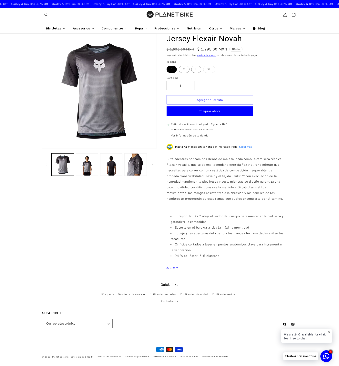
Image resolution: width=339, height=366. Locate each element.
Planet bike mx (60, 356)
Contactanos (169, 301)
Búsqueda (107, 294)
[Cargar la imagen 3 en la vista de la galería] (111, 164)
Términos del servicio (164, 356)
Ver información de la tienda (189, 136)
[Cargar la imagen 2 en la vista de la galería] (87, 164)
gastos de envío (206, 55)
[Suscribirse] (108, 323)
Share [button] (174, 268)
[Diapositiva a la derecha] (152, 164)
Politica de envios (223, 294)
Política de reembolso (109, 356)
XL (211, 70)
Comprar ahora (210, 111)
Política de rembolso (162, 294)
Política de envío (189, 356)
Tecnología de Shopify (81, 356)
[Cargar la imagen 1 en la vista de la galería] (63, 164)
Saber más (245, 147)
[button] (46, 14)
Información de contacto (215, 356)
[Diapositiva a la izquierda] (46, 164)
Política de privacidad (194, 294)
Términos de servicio (131, 294)
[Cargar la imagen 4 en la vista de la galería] (135, 164)
